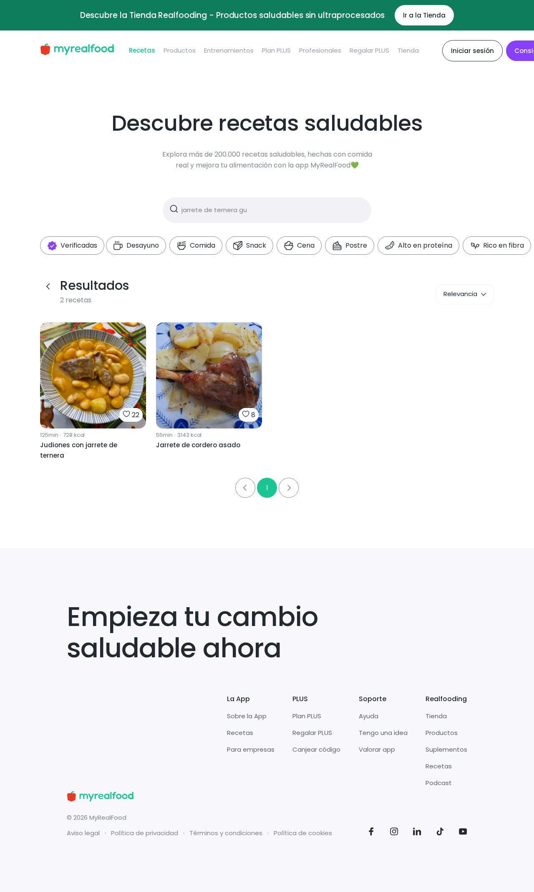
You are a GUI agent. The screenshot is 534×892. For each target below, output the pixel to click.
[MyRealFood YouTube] (463, 833)
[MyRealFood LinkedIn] (417, 833)
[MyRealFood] (77, 50)
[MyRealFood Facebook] (371, 833)
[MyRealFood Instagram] (394, 833)
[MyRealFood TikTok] (440, 833)
